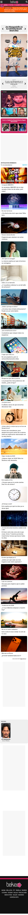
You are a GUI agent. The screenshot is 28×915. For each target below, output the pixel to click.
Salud (15, 893)
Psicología (23, 893)
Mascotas (8, 895)
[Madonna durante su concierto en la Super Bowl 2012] (6, 127)
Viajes (15, 895)
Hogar (10, 893)
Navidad (21, 895)
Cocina (4, 893)
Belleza (9, 890)
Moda (4, 890)
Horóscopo (14, 897)
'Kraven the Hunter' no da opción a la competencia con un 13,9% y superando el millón (15, 9)
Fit (14, 890)
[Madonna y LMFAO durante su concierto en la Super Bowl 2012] (14, 127)
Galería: (14, 120)
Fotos (11, 5)
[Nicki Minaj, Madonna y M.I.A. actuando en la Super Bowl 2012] (22, 127)
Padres (24, 890)
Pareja (18, 890)
